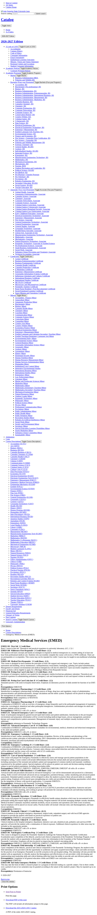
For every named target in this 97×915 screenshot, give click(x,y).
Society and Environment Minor (27, 424)
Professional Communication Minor (28, 407)
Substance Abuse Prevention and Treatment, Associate (35, 252)
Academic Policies (13, 68)
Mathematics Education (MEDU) (22, 542)
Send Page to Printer (13, 892)
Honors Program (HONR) (20, 510)
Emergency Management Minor (27, 332)
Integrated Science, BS (23, 153)
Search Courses (11, 619)
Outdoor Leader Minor (23, 396)
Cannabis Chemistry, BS (24, 104)
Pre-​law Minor (20, 405)
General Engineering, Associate (27, 224)
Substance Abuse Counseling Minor (28, 433)
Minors (13, 295)
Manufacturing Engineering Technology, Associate (34, 235)
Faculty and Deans (13, 609)
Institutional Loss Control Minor (27, 366)
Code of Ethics (16, 53)
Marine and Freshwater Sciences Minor (29, 381)
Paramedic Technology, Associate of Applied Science (35, 243)
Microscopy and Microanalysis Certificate (30, 285)
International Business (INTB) (21, 517)
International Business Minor (26, 371)
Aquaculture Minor (22, 300)
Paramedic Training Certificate (26, 287)
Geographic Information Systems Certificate (31, 274)
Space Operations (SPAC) (20, 589)
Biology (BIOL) (16, 448)
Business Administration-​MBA (26, 78)
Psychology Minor (22, 409)
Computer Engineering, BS (25, 108)
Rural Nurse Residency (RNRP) (22, 583)
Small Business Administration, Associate (30, 248)
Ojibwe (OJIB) (16, 562)
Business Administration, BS (26, 91)
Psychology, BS (21, 179)
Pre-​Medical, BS (21, 172)
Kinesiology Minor (22, 375)
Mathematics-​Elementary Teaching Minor (30, 388)
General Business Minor (24, 343)
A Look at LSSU (12, 47)
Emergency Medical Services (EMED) (24, 482)
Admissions (10, 437)
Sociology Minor (21, 426)
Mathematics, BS (21, 160)
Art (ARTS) (14, 446)
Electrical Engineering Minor (26, 330)
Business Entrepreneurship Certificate (29, 261)
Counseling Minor (22, 321)
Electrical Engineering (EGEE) (22, 476)
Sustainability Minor (22, 435)
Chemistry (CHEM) (17, 459)
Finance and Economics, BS (25, 136)
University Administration (15, 622)
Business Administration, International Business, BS (34, 95)
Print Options (6, 626)
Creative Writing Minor (24, 326)
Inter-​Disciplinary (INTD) (20, 514)
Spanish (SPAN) (16, 592)
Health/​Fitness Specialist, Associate (28, 231)
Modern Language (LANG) (20, 549)
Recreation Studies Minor (24, 418)
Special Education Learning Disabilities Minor (32, 428)
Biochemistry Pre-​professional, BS (28, 87)
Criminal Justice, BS (22, 119)
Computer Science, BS (23, 112)
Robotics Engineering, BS (25, 181)
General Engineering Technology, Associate (31, 222)
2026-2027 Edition (12, 41)
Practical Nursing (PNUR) (20, 570)
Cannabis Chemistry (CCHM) (21, 454)
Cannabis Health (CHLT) (19, 457)
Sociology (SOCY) (17, 587)
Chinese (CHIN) (16, 461)
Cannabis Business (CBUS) (20, 452)
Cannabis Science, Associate (25, 196)
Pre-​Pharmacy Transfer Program (27, 175)
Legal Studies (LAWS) (19, 525)
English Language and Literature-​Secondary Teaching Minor (38, 334)
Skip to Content (11, 3)
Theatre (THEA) (16, 602)
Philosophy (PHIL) (17, 564)
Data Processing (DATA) (19, 472)
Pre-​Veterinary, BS (22, 177)
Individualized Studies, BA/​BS (26, 151)
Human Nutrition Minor (24, 358)
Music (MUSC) (16, 551)
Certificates (14, 256)
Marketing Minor (21, 383)
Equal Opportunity (17, 58)
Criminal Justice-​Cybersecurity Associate (30, 207)
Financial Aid (11, 611)
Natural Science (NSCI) (19, 555)
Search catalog (6, 13)
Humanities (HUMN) (18, 512)
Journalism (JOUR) (17, 521)
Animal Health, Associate (24, 192)
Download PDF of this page (16, 900)
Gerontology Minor (22, 351)
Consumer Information (18, 55)
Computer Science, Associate (26, 203)
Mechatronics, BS (22, 164)
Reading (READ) (17, 574)
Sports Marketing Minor (24, 431)
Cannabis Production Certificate (27, 267)
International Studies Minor (25, 373)
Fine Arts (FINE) (16, 493)
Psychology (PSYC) (18, 572)
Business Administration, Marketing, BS (30, 100)
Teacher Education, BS (23, 187)
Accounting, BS (21, 85)
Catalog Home (11, 7)
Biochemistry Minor (22, 304)
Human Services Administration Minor (29, 362)
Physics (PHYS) (16, 566)
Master (12, 75)
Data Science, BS (21, 123)
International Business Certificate (27, 278)
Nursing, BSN (20, 166)
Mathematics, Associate (24, 237)
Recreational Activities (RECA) (22, 579)
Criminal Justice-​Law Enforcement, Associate (32, 211)
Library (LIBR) (16, 527)
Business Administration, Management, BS (31, 97)
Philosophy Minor (22, 401)
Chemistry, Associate (23, 199)
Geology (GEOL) (17, 502)
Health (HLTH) (16, 506)
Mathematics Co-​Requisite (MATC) (23, 540)
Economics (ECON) (18, 474)
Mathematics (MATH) (18, 538)
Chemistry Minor (21, 311)
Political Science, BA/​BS (24, 170)
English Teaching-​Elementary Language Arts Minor (34, 336)
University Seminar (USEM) (21, 604)
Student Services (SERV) (19, 596)
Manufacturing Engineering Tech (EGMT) (26, 534)
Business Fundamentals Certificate (28, 263)
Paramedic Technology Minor (26, 398)
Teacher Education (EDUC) (20, 598)
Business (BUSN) (17, 450)
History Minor (20, 353)
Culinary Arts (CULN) (18, 469)
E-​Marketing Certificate (24, 270)
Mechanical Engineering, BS (26, 162)
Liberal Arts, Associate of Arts (26, 233)
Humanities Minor (22, 364)
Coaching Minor (21, 313)
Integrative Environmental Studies (27, 368)
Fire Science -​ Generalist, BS (26, 140)
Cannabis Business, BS (24, 102)
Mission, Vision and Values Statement (24, 62)
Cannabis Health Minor (24, 308)
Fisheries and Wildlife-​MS (25, 80)
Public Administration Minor (25, 411)
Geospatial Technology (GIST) (22, 504)
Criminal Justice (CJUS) (19, 467)
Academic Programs (13, 73)
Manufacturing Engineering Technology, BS (31, 157)
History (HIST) (16, 508)
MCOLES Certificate (23, 282)
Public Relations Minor (23, 416)
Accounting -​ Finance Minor (25, 298)
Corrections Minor (22, 319)
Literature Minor (21, 379)
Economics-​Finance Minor (25, 328)
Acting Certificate (21, 259)
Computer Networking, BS (25, 110)
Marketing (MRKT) (17, 536)
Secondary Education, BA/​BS (26, 183)
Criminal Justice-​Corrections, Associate (29, 205)
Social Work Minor (22, 422)
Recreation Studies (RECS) (20, 577)
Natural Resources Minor (24, 394)
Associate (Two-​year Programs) (22, 190)
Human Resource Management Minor (29, 360)
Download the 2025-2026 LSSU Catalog (21, 908)
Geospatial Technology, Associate (27, 229)
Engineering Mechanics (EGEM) (22, 484)
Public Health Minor (22, 413)
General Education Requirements (18, 613)
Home (8, 30)
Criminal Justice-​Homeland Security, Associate (32, 209)
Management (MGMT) (19, 532)
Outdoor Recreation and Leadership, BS (30, 168)
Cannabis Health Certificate (25, 265)
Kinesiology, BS (21, 155)
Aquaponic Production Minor (26, 302)
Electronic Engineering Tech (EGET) (24, 478)
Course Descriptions (13, 441)
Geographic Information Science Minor (29, 345)
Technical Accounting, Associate (27, 254)
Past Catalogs (11, 617)
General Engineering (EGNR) (21, 497)
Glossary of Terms (12, 615)
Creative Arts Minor (22, 323)
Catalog (7, 19)
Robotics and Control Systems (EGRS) (25, 581)
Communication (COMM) (20, 463)
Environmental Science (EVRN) (22, 489)
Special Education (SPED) (20, 594)
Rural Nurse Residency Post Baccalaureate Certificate (35, 289)
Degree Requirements (14, 607)
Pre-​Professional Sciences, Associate (28, 246)
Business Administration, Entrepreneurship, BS (32, 93)
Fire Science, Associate (23, 220)
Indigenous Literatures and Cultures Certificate (32, 276)
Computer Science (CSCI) (20, 465)
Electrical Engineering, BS (25, 125)
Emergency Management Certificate (28, 272)
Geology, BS (20, 149)
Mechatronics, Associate (24, 239)
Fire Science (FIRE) (17, 495)
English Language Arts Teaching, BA (29, 132)
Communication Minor (23, 315)
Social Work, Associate (23, 250)
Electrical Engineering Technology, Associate (32, 216)
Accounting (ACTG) (18, 444)
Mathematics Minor (22, 386)
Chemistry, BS (20, 106)
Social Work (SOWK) (18, 585)
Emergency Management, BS (26, 130)
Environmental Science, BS (25, 134)
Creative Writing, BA (23, 117)
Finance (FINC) (16, 491)
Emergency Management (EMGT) (23, 480)
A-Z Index (10, 32)
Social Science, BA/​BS (24, 185)
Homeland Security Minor (25, 356)
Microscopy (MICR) (18, 547)
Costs (8, 439)
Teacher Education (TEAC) (20, 600)
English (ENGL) (16, 487)
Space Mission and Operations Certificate (30, 293)
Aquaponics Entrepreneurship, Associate (30, 194)
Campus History (16, 51)
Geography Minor (22, 347)
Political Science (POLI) (19, 568)
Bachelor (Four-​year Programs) (22, 82)
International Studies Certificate (27, 280)
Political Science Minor (24, 403)
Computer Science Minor (24, 317)
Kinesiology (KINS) (18, 523)
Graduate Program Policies (20, 71)
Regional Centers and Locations (22, 64)
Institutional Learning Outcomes (22, 60)
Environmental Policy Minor (25, 338)
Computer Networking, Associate (27, 201)
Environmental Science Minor (26, 341)
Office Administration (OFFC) (21, 559)
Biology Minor (20, 306)
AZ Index (9, 5)
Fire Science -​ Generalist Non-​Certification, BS (32, 138)
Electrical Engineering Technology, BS (29, 127)
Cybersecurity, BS (22, 121)
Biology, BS (19, 89)
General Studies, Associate (25, 226)
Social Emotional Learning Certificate (29, 291)
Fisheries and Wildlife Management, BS (30, 142)
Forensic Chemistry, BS (24, 145)
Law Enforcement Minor (24, 377)
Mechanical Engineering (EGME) (23, 544)
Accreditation (15, 49)
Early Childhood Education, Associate (29, 214)
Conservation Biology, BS (25, 115)
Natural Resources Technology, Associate (30, 241)
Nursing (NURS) (16, 557)
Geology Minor (21, 349)
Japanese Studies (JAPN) (19, 519)
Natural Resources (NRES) (20, 553)
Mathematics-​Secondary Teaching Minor (30, 390)
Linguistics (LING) (17, 529)
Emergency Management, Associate (28, 218)
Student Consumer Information (21, 66)
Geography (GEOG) (18, 499)
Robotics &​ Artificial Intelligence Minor (30, 420)
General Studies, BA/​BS (24, 147)
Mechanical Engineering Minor (26, 392)
